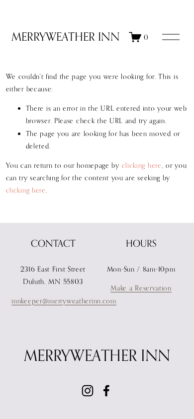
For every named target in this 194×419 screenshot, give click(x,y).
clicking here (142, 165)
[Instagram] (88, 391)
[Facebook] (106, 391)
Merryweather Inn (65, 36)
